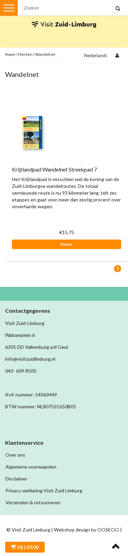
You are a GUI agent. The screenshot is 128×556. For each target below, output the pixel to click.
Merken (25, 54)
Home (10, 54)
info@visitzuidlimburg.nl (30, 359)
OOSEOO (108, 530)
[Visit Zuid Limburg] (64, 18)
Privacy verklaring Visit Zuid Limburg (43, 490)
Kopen (66, 244)
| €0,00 (28, 547)
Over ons (15, 455)
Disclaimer (16, 478)
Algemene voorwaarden (30, 467)
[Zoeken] (117, 9)
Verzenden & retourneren (32, 502)
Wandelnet (45, 54)
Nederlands (95, 55)
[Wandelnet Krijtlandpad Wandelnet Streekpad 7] (32, 132)
